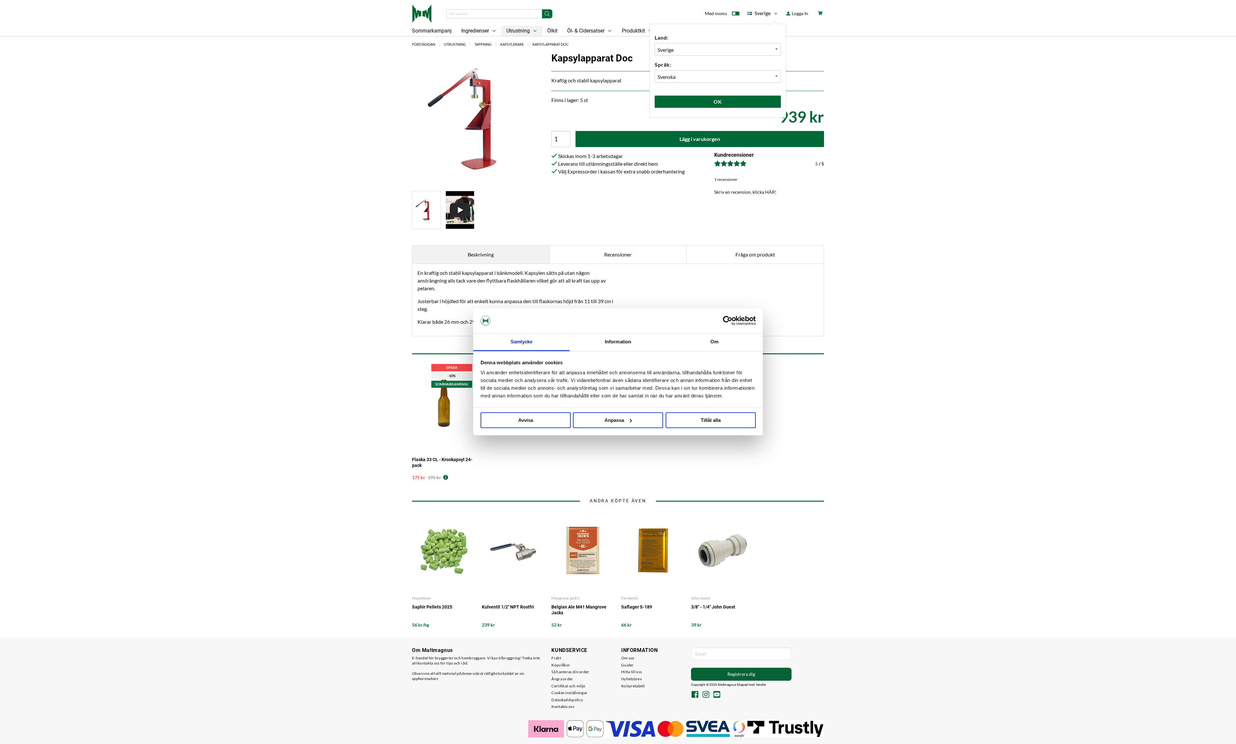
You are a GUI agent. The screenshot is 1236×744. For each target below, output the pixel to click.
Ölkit (552, 31)
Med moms (716, 13)
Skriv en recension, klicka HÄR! (745, 192)
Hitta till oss (631, 671)
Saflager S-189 (636, 606)
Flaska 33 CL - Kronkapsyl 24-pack (442, 462)
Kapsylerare (512, 44)
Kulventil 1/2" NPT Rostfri (508, 606)
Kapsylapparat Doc (550, 44)
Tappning (483, 44)
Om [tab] (714, 341)
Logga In (799, 13)
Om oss (627, 658)
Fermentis (629, 598)
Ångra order (562, 678)
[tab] (426, 210)
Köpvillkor (560, 665)
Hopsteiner (421, 598)
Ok (718, 101)
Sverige (759, 14)
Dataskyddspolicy (567, 699)
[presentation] (426, 210)
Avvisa (525, 420)
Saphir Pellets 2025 (432, 606)
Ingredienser (475, 31)
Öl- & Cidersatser (586, 31)
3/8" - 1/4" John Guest (713, 606)
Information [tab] (618, 341)
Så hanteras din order (570, 671)
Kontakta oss (562, 706)
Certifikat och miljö (568, 686)
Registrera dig (741, 674)
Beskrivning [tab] (481, 254)
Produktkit (634, 31)
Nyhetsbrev (631, 678)
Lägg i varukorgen (699, 139)
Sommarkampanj (432, 31)
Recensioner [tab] (618, 254)
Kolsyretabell (633, 686)
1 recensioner (725, 179)
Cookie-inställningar (569, 692)
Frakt (556, 658)
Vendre (761, 684)
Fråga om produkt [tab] (755, 254)
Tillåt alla (711, 420)
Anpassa (614, 420)
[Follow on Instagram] (705, 695)
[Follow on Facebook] (694, 695)
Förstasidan (423, 44)
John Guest (700, 598)
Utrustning (518, 31)
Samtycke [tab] (521, 341)
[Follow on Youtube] (716, 695)
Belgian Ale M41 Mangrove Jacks (578, 609)
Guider (627, 665)
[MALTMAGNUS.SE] (422, 12)
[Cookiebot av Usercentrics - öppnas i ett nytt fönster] (727, 321)
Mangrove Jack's (565, 598)
